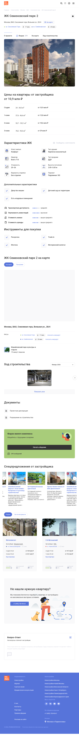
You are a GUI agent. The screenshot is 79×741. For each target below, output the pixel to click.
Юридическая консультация (24, 690)
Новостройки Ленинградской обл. (56, 693)
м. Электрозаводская (14, 546)
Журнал (17, 683)
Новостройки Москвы (52, 680)
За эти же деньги (20, 514)
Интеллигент (11, 540)
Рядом (8, 514)
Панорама (19, 264)
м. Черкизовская (52, 546)
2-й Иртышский (52, 540)
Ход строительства (50, 36)
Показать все (39, 392)
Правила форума (20, 713)
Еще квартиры (10, 557)
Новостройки (18, 680)
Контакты (17, 706)
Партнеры (17, 710)
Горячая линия (19, 687)
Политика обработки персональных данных (35, 727)
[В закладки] (73, 16)
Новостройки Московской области (56, 687)
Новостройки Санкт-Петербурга (55, 690)
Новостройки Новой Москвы (54, 683)
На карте (49, 22)
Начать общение (39, 447)
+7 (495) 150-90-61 (51, 713)
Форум (23, 36)
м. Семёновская (39, 27)
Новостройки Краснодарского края (57, 697)
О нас (16, 703)
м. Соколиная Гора (13, 27)
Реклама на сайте (20, 719)
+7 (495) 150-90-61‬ (19, 604)
